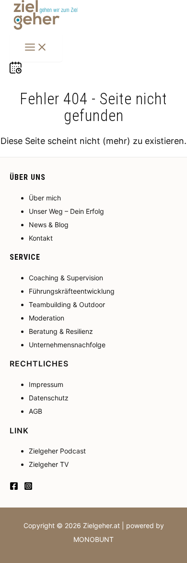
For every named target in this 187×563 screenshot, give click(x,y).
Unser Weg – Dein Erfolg (66, 211)
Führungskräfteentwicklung (72, 291)
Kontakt (41, 238)
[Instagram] (28, 487)
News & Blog (49, 225)
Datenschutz (49, 398)
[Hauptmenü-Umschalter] (36, 48)
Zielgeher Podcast (57, 451)
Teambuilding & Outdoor (67, 304)
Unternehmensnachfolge (67, 345)
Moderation (46, 318)
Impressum (46, 384)
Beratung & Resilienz (61, 331)
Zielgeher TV (49, 464)
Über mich (45, 198)
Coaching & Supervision (66, 278)
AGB (35, 411)
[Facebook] (14, 487)
